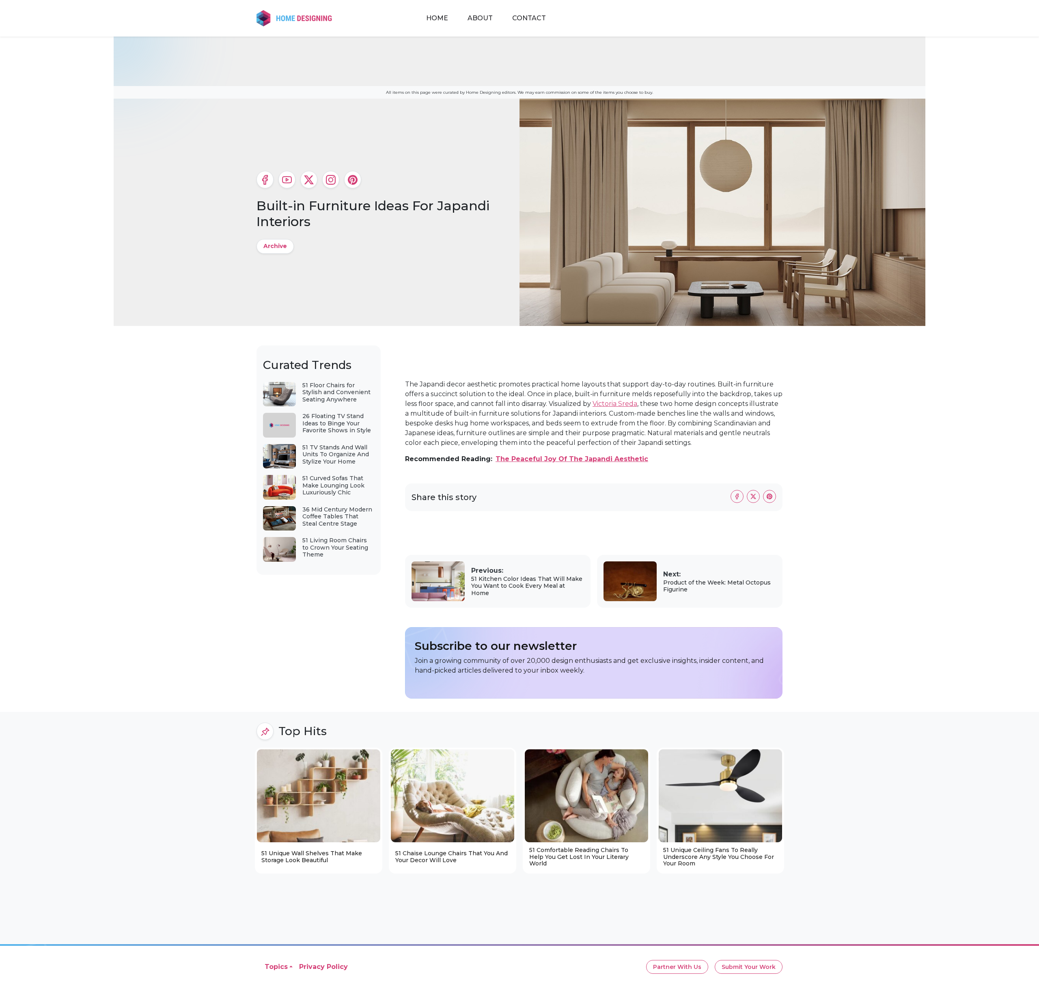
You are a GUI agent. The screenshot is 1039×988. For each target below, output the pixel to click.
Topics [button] (276, 967)
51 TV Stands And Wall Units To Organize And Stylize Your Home (335, 454)
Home (437, 18)
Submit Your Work (749, 967)
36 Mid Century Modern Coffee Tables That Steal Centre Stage (337, 516)
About (480, 18)
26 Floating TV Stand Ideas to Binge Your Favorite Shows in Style (336, 423)
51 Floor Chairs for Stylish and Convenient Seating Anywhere (336, 392)
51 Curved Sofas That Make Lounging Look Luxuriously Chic (333, 485)
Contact (529, 18)
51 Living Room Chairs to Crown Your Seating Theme (335, 547)
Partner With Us (677, 967)
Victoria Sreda (615, 404)
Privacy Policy (323, 967)
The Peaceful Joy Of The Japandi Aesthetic (572, 459)
